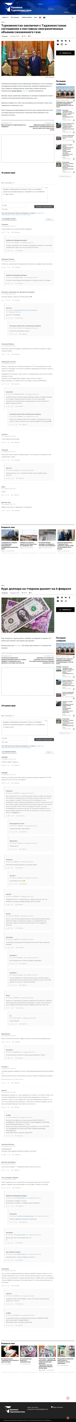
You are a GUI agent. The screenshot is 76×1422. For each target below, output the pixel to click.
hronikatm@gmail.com (41, 1409)
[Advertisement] (27, 149)
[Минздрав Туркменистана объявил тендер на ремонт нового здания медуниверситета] (58, 112)
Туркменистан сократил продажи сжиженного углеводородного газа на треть (64, 104)
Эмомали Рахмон (18, 277)
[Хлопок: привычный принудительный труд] (58, 137)
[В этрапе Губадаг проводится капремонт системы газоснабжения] (47, 535)
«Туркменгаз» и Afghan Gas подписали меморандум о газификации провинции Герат (9, 546)
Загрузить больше (65, 176)
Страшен (16, 242)
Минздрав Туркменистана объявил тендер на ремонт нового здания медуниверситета (68, 114)
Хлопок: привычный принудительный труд (68, 137)
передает (25, 91)
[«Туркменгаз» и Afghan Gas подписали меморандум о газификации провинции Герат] (10, 535)
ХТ (63, 140)
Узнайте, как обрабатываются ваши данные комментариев (22, 213)
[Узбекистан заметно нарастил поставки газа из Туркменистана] (28, 535)
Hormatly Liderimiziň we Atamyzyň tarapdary (25, 310)
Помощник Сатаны (19, 394)
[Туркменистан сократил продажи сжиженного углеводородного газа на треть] (65, 92)
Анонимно (20, 416)
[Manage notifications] (67, 1417)
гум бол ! (20, 328)
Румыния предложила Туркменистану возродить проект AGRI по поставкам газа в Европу (65, 546)
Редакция (5, 36)
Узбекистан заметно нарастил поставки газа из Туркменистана (28, 544)
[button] (72, 17)
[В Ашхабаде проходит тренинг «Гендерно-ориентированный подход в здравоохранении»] (58, 164)
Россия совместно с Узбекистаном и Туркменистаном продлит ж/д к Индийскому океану (68, 126)
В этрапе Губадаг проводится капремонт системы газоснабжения (47, 544)
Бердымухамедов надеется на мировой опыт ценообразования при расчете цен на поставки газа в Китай (41, 127)
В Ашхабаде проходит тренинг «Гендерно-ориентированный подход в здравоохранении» (68, 166)
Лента (3, 22)
